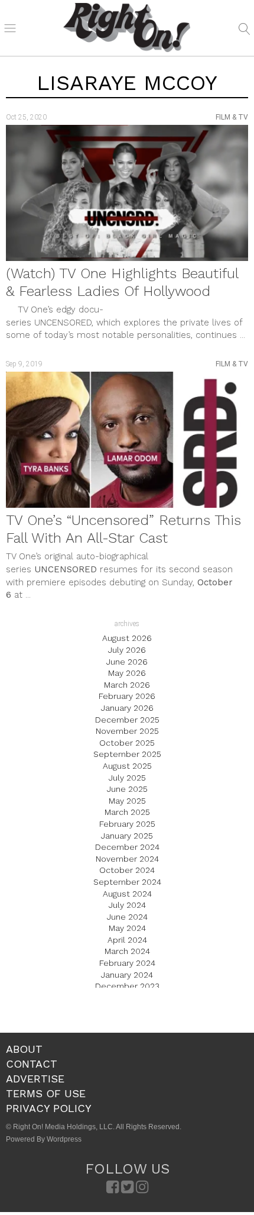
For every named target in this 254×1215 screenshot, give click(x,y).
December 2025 (127, 719)
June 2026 (127, 661)
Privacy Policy (49, 1108)
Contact (31, 1064)
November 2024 (127, 858)
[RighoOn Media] (126, 28)
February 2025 (127, 824)
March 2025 (127, 812)
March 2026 (127, 684)
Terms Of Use (46, 1093)
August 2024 (127, 893)
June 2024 (127, 916)
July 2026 (127, 650)
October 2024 (127, 870)
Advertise (35, 1078)
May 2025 (127, 800)
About (24, 1049)
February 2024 (127, 963)
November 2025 (127, 731)
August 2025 (127, 766)
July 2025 (127, 777)
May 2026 (127, 673)
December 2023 (127, 986)
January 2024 (127, 974)
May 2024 (127, 928)
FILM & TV (232, 117)
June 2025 (127, 789)
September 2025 (127, 754)
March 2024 (127, 951)
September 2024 (127, 882)
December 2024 (127, 847)
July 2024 (127, 905)
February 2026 (127, 696)
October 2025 (127, 742)
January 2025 (127, 835)
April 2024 (127, 940)
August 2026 (127, 638)
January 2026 (127, 708)
